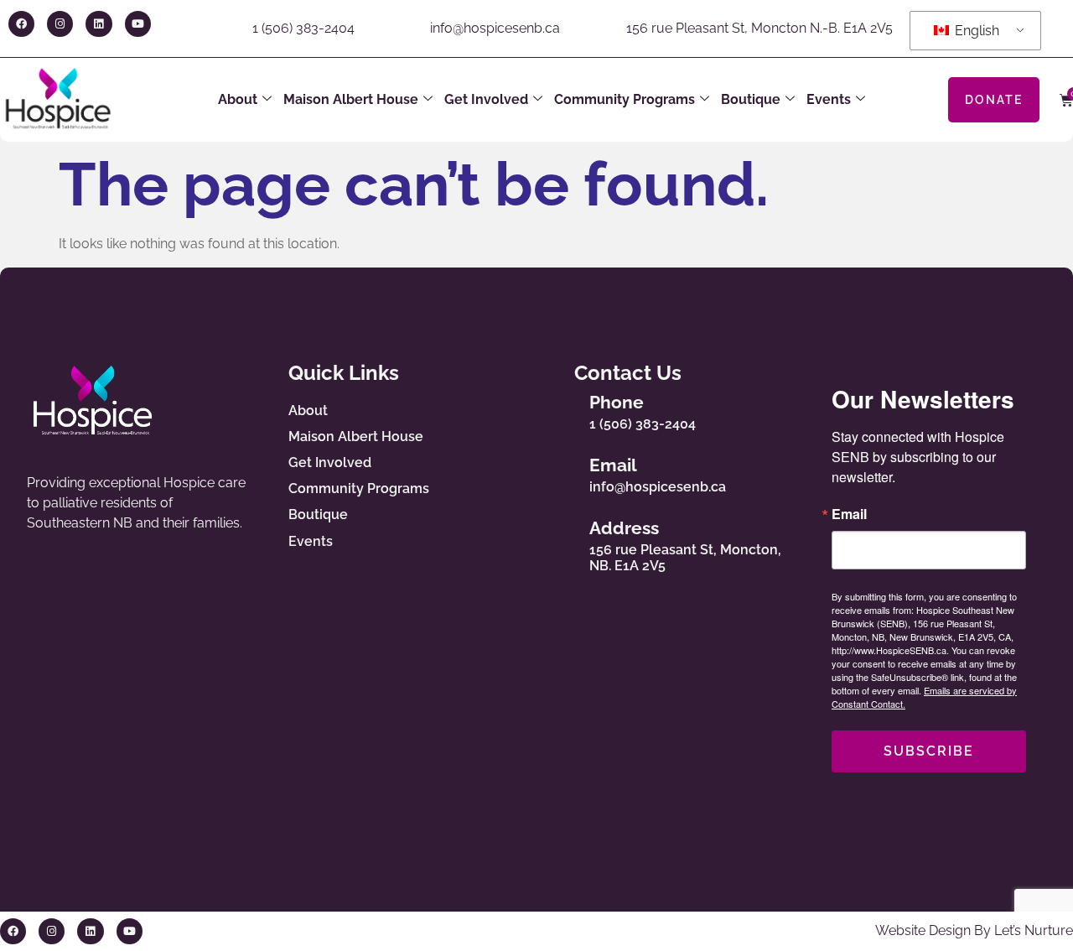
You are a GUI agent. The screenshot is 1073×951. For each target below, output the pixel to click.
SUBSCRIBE (929, 751)
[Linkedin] (98, 24)
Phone (616, 402)
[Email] (559, 471)
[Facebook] (21, 24)
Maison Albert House (350, 99)
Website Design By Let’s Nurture (974, 930)
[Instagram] (60, 24)
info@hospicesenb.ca (495, 28)
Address (624, 527)
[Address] (559, 542)
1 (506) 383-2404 (303, 28)
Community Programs (624, 99)
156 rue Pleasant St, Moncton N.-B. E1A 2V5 (759, 28)
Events (828, 99)
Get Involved (486, 99)
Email (613, 465)
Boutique (750, 99)
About (237, 99)
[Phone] (559, 408)
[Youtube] (138, 24)
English (975, 31)
